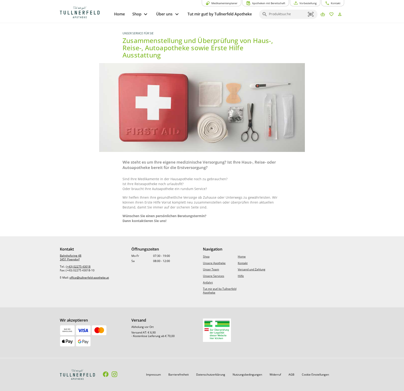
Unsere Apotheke (214, 263)
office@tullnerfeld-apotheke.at (89, 278)
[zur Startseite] (85, 12)
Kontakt (243, 263)
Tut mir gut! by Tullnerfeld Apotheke (219, 290)
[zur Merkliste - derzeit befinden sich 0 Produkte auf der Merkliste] (331, 14)
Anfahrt (208, 282)
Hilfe (241, 276)
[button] (311, 14)
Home (242, 256)
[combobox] (287, 15)
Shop (206, 256)
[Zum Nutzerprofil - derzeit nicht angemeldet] (339, 14)
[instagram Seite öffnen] (114, 374)
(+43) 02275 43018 (78, 267)
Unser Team (211, 269)
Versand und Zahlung (251, 269)
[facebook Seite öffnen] (105, 374)
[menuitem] (119, 14)
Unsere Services (213, 276)
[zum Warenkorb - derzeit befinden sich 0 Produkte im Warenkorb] (322, 14)
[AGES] (217, 330)
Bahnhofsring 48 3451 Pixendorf (70, 257)
